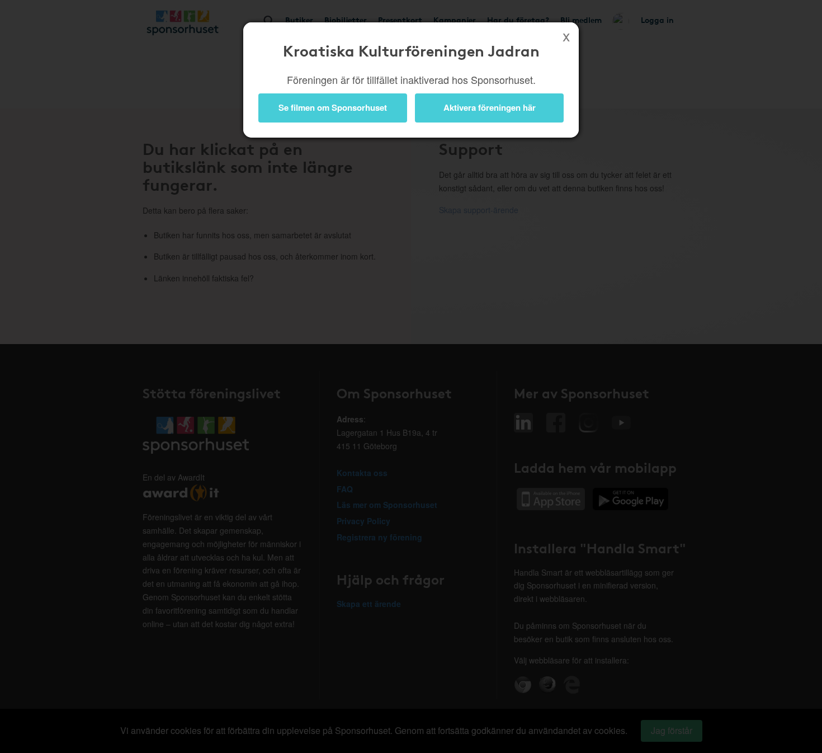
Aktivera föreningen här (489, 107)
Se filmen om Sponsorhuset (332, 107)
